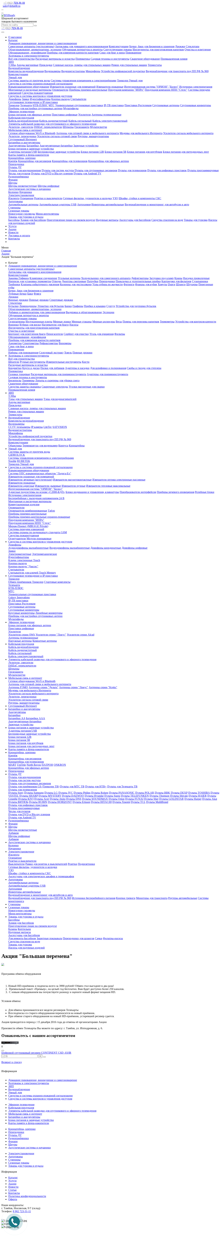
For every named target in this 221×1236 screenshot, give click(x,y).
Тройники (14, 284)
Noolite (12, 461)
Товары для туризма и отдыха (25, 216)
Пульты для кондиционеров (24, 170)
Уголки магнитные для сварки (87, 386)
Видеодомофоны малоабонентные (69, 547)
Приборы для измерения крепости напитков (73, 52)
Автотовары (15, 201)
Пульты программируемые (203, 170)
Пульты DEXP (179, 792)
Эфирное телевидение (21, 111)
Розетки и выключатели (48, 198)
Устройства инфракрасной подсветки (123, 71)
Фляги (37, 293)
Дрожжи (180, 46)
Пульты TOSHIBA (199, 792)
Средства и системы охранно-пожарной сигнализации (40, 83)
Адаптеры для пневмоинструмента (107, 374)
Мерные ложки (62, 321)
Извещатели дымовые (48, 485)
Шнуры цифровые (48, 185)
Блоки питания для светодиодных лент (186, 151)
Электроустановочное (21, 195)
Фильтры (119, 334)
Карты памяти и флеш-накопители (28, 154)
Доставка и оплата (19, 235)
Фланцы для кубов (146, 284)
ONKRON (60, 764)
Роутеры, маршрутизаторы (93, 136)
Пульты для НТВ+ (96, 786)
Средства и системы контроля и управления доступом (40, 96)
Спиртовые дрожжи (61, 299)
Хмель (68, 352)
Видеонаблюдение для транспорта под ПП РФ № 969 (177, 71)
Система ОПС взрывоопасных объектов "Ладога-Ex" (39, 473)
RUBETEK (23, 461)
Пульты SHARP (28, 795)
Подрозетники (86, 864)
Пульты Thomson (159, 795)
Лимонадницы (28, 306)
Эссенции (108, 312)
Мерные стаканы (82, 321)
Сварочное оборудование (145, 58)
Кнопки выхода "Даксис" (23, 566)
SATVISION (59, 426)
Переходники (16, 164)
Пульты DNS (73, 798)
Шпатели (13, 361)
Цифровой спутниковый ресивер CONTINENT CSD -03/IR (36, 1052)
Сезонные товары (18, 210)
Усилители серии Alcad (80, 634)
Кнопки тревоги (125, 898)
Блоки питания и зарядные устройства (31, 148)
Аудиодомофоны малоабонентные (28, 547)
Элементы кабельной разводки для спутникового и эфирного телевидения (52, 123)
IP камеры (37, 426)
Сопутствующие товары (117, 49)
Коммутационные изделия (23, 504)
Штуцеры (192, 284)
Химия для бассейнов (33, 220)
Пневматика (82, 58)
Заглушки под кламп (161, 278)
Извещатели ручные (73, 485)
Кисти (85, 361)
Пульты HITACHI (101, 802)
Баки (30, 293)
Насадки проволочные (196, 278)
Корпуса (63, 445)
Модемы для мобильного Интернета (141, 133)
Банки (68, 306)
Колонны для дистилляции (76, 284)
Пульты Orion (116, 798)
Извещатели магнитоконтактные (72, 479)
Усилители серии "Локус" (51, 634)
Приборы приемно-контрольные (88, 89)
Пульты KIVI (25, 798)
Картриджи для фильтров (176, 281)
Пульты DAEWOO (73, 795)
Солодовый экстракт (51, 352)
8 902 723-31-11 (22, 1211)
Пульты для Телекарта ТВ (122, 786)
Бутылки (13, 306)
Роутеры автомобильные (182, 898)
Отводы (56, 281)
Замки (25, 99)
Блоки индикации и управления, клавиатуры (92, 492)
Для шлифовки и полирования (108, 368)
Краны (178, 278)
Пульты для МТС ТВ (72, 786)
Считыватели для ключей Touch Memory (32, 572)
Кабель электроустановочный (109, 120)
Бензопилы (14, 380)
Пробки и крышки (95, 306)
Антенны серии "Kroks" (103, 687)
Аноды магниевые (28, 65)
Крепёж (12, 161)
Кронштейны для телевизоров (70, 161)
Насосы (73, 324)
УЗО (115, 198)
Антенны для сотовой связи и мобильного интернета (87, 133)
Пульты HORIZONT (60, 802)
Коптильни (24, 929)
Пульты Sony (15, 792)
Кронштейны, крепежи (22, 158)
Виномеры (65, 343)
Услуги (12, 226)
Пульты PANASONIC (121, 792)
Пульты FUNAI (134, 798)
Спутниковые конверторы (195, 105)
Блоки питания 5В (115, 151)
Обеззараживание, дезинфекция (27, 52)
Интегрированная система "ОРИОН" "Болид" (151, 86)
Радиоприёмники (18, 176)
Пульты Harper (192, 798)
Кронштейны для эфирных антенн (108, 161)
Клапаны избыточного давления (40, 284)
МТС (52, 105)
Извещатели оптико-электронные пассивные (118, 479)
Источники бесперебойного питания (93, 898)
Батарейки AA (16, 718)
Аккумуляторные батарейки (56, 145)
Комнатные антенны (44, 640)
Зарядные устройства (85, 145)
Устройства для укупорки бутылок (136, 306)
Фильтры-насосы (113, 938)
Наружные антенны (20, 640)
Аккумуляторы (17, 145)
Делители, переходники (22, 136)
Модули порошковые (39, 538)
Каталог (13, 40)
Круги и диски (31, 368)
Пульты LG (51, 792)
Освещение (26, 198)
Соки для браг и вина (112, 52)
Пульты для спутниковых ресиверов (96, 170)
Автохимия (84, 204)
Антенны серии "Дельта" (43, 687)
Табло (51, 510)
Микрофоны (93, 71)
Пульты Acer (41, 798)
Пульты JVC (65, 792)
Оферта (12, 1199)
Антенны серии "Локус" (73, 687)
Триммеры (28, 380)
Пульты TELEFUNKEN (135, 795)
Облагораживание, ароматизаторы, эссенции (34, 49)
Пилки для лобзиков (52, 368)
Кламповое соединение (43, 278)
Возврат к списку (11, 1062)
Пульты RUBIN (38, 802)
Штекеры (68, 127)
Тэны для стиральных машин (25, 399)
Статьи (12, 1189)
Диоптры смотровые (74, 281)
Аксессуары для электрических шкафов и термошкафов (41, 876)
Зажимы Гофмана (18, 278)
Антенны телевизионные (106, 114)
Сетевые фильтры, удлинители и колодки (87, 198)
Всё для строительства (21, 58)
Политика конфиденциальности (27, 1196)
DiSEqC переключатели (48, 127)
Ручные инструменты (32, 361)
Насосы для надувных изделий (26, 947)
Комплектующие (119, 46)
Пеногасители (54, 334)
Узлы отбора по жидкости (107, 284)
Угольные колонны (69, 278)
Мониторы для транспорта (151, 898)
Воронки (13, 324)
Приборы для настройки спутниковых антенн (35, 108)
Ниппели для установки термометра (29, 281)
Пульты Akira (57, 798)
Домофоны (14, 99)
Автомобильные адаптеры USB (57, 204)
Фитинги (128, 284)
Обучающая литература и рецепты (82, 49)
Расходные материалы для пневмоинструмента (58, 374)
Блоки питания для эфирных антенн (29, 114)
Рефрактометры (49, 343)
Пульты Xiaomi (121, 802)
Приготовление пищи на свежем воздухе (71, 220)
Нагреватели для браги (55, 324)
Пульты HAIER (198, 795)
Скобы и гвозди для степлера (144, 368)
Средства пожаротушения (37, 92)
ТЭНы (12, 65)
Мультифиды (71, 108)
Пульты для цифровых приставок (167, 170)
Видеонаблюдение (19, 68)
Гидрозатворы (16, 321)
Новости (13, 232)
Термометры (167, 321)
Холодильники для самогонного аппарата (106, 278)
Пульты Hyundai (94, 795)
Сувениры (14, 207)
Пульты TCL (138, 802)
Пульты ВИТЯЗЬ (18, 802)
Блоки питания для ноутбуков (144, 151)
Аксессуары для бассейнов (135, 220)
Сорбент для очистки (76, 334)
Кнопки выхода (60, 99)
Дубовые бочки (17, 293)
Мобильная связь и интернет (25, 130)
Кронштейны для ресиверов (34, 161)
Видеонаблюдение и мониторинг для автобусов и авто (157, 204)
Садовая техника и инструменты (110, 58)
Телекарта (26, 105)
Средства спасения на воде (167, 220)
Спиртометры (30, 343)
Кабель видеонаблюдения (23, 120)
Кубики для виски (30, 324)
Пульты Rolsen (99, 792)
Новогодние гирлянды (21, 213)
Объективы (15, 445)
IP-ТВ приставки (114, 105)
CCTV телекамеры (19, 426)
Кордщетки (15, 368)
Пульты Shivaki (179, 795)
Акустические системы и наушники (29, 189)
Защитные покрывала (49, 938)
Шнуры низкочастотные (22, 185)
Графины (78, 306)
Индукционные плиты (39, 321)
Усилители (84, 114)
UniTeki (21, 764)
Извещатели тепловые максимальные (108, 485)
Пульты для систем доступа (58, 170)
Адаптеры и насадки (77, 368)
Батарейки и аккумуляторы (24, 142)
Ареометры (15, 343)
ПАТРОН (47, 764)
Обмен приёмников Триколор (25, 581)
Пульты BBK (162, 792)
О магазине (15, 37)
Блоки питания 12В (92, 151)
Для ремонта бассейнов (22, 938)
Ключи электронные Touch (24, 560)
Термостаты (155, 65)
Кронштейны (77, 445)
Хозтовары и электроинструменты (28, 55)
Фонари (13, 179)
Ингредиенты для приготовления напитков (158, 49)
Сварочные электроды (55, 386)
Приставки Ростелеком (138, 105)
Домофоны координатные (105, 547)
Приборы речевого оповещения (175, 492)
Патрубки (92, 281)
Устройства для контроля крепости (195, 321)
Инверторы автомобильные (107, 204)
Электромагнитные (19, 554)
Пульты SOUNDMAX (95, 798)
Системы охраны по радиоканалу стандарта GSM (37, 532)
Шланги (181, 284)
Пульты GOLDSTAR (171, 798)
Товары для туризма (196, 220)
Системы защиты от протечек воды (29, 80)
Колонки (13, 192)
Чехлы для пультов (19, 173)
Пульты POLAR (144, 792)
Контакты (14, 238)
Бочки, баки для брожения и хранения (151, 46)
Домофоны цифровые (134, 547)
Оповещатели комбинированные (27, 510)
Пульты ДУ (15, 167)
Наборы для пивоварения (23, 352)
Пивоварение (133, 52)
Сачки (98, 938)
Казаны (12, 929)
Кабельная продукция (21, 117)
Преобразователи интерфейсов (138, 492)
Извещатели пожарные (109, 86)
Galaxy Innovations (19, 597)
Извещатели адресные (21, 485)
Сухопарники (200, 281)
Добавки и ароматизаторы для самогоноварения (36, 312)
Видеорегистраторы (73, 71)
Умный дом (15, 77)
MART (12, 764)
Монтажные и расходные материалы (29, 89)
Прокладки (45, 65)
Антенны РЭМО (18, 687)
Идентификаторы (40, 99)
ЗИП (11, 61)
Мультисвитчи (98, 127)
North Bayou (34, 764)
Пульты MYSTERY (50, 795)
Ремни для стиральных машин (129, 65)
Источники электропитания (195, 86)
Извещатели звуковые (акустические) (30, 479)
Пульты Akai (209, 798)
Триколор (14, 105)
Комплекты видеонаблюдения (26, 71)
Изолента (13, 198)
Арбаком (13, 833)
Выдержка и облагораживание (84, 312)
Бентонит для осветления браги (27, 334)
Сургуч (110, 306)
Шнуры (12, 182)
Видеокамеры (52, 71)
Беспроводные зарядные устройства (59, 151)
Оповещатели (60, 89)
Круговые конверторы (21, 612)
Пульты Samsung (34, 792)
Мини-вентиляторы (47, 213)
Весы (119, 321)
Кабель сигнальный (80, 120)
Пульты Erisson (81, 802)
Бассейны (14, 220)
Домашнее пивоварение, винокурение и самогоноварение (42, 43)
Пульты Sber (151, 798)
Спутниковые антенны (165, 105)
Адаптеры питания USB (22, 151)
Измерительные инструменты (63, 361)
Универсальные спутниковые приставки (79, 105)
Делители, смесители (20, 127)
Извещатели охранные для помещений (73, 86)
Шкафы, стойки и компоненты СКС (140, 198)
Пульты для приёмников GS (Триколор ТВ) (33, 786)
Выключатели (16, 864)
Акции (12, 229)
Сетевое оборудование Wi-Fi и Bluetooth (31, 133)
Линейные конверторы (49, 612)
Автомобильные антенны (23, 204)
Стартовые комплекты (57, 581)
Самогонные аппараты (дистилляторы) (31, 46)
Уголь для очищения (101, 334)
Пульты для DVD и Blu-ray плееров (52, 173)
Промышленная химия (174, 58)
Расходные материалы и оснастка (55, 58)
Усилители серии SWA (21, 634)
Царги (171, 284)
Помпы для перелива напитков (141, 321)
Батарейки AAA (35, 718)
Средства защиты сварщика (24, 386)
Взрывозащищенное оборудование (28, 86)
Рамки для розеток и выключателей (46, 864)
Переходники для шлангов (78, 938)
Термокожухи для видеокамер (40, 445)
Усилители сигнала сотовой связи (57, 136)
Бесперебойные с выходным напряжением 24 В (36, 498)
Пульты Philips (82, 792)
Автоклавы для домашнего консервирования (81, 46)
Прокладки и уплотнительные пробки (138, 281)
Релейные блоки (204, 492)
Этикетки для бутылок (50, 306)
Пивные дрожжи (39, 299)
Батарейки (33, 145)
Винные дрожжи (18, 299)
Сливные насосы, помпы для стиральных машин (82, 65)
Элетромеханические (44, 554)
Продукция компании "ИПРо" (126, 89)
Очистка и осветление (198, 49)
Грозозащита (81, 127)
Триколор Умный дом (130, 80)
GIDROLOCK (16, 454)
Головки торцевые (19, 374)
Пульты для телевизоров (132, 170)
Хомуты (162, 284)
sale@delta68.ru (11, 5)
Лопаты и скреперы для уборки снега (57, 380)
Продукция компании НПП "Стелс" (166, 89)
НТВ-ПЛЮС (40, 105)
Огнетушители (17, 538)
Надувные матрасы (107, 220)
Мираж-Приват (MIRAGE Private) (28, 526)
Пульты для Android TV (87, 173)
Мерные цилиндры (103, 321)
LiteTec (48, 426)
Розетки (72, 864)
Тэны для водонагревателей (60, 399)
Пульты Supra (112, 795)
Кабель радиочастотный (53, 120)
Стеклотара (192, 46)
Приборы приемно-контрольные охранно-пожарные (39, 516)
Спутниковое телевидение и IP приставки (33, 102)
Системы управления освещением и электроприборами (83, 80)
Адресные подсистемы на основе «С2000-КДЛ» (36, 492)
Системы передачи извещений (26, 529)
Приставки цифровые (65, 114)
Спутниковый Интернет (22, 139)
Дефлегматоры (140, 278)
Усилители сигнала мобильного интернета (188, 133)
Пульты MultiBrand (157, 802)
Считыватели (78, 99)
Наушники (25, 192)
